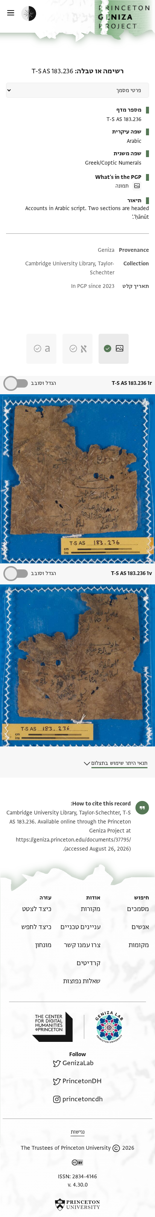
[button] (124, 20)
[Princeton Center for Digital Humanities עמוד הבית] (52, 1027)
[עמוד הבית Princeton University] (77, 1204)
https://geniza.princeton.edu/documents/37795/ (73, 839)
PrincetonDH (82, 1081)
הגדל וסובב (43, 383)
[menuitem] (138, 909)
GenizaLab (78, 1063)
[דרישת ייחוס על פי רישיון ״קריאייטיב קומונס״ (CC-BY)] (77, 1163)
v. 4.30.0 (78, 1184)
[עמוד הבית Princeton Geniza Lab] (103, 1027)
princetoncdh (82, 1099)
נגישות (78, 1131)
